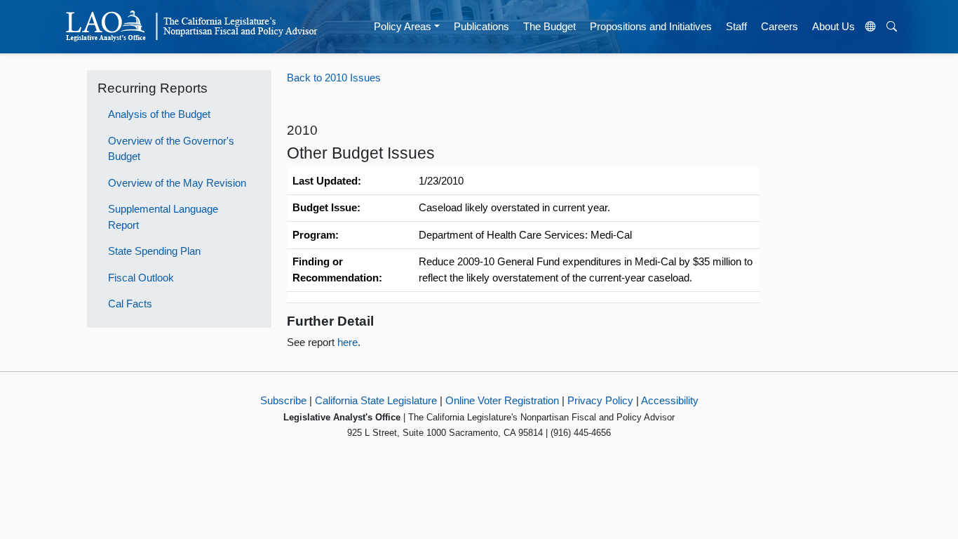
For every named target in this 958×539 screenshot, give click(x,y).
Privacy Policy (600, 400)
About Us (833, 26)
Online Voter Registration (502, 400)
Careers (779, 26)
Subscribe (283, 400)
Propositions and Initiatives (651, 26)
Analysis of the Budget (159, 114)
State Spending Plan (154, 251)
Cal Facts (130, 304)
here (347, 342)
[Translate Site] (871, 26)
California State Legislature (376, 400)
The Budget (549, 26)
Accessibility (670, 400)
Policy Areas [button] (402, 26)
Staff (736, 26)
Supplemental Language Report (163, 217)
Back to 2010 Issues (334, 78)
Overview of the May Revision (177, 183)
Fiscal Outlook (141, 278)
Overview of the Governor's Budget (171, 149)
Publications (481, 26)
